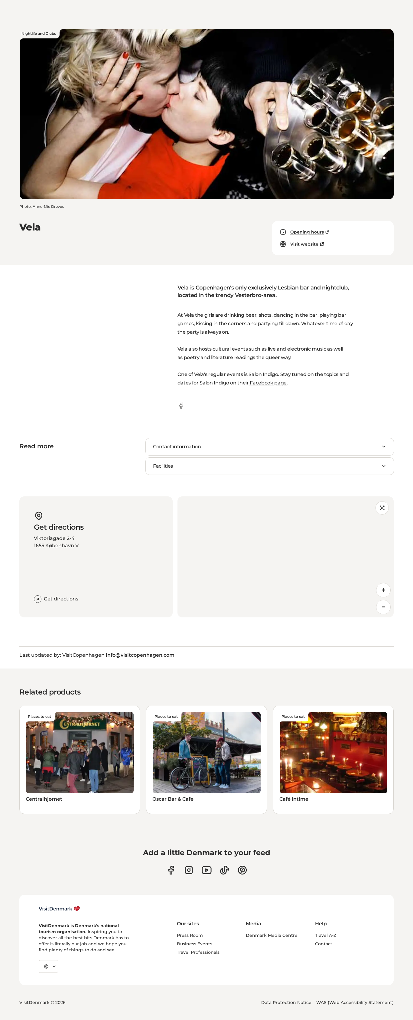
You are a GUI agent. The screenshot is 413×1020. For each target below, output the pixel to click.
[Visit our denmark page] (171, 870)
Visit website (304, 244)
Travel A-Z (325, 935)
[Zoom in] (383, 590)
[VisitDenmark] (59, 909)
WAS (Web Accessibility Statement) (355, 1002)
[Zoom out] (383, 607)
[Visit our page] (189, 870)
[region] (285, 556)
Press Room (190, 935)
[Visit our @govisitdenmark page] (224, 870)
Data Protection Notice (286, 1002)
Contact (323, 943)
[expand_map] (382, 508)
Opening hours (307, 232)
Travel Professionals (198, 952)
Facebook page (268, 383)
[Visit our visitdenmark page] (206, 870)
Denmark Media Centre (272, 935)
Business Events (194, 943)
